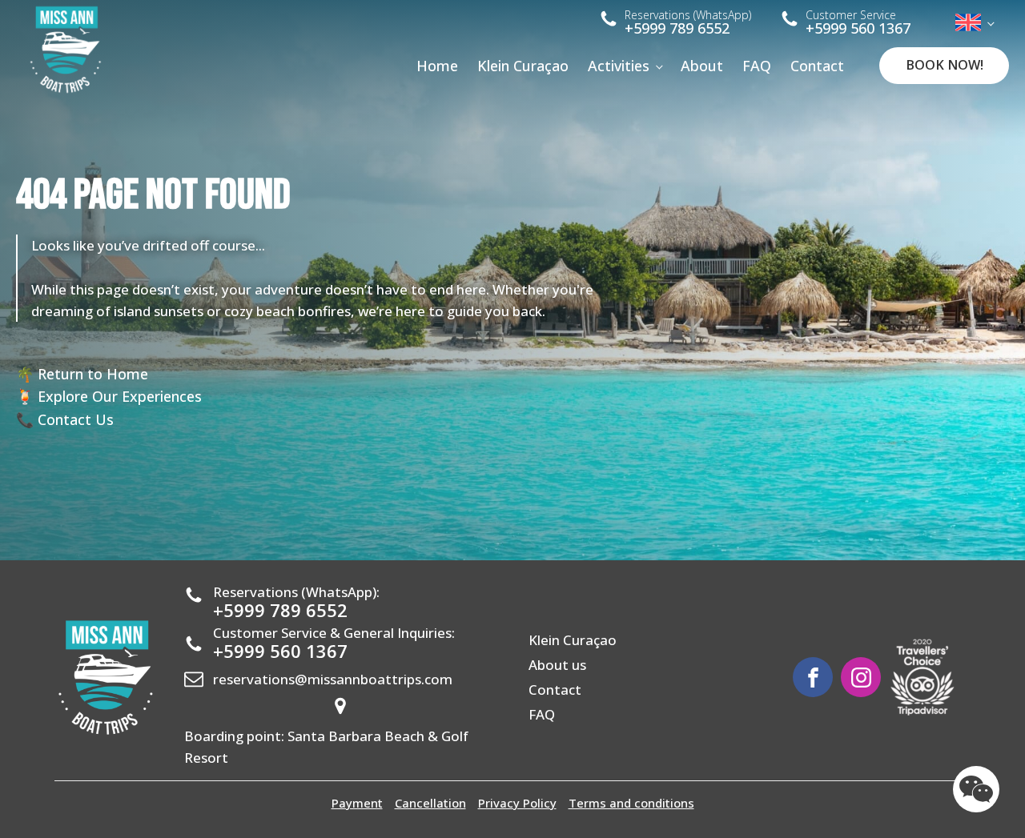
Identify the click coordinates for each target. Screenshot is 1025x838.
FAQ (756, 65)
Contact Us (76, 419)
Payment (357, 803)
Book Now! (944, 65)
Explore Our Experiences (120, 396)
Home (437, 65)
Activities (618, 65)
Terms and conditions (631, 803)
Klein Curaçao (523, 65)
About (702, 65)
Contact (817, 65)
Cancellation (430, 803)
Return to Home (93, 373)
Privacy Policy (517, 803)
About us (557, 665)
